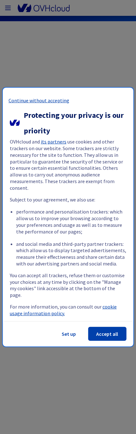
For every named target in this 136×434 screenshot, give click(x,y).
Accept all (107, 333)
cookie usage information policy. (63, 309)
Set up (69, 333)
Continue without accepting (39, 100)
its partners (53, 141)
